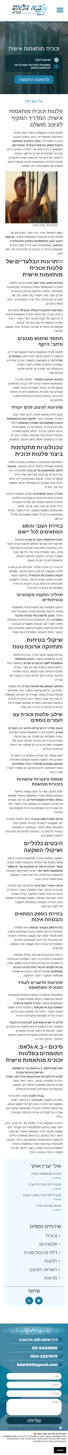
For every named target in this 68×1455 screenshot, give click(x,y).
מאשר (60, 1450)
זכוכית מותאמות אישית (46, 1173)
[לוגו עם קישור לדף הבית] (28, 10)
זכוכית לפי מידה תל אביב (44, 1184)
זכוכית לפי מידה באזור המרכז (42, 1195)
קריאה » (57, 1178)
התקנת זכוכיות (54, 1095)
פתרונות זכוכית (53, 1072)
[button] (59, 9)
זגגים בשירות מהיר (48, 1205)
